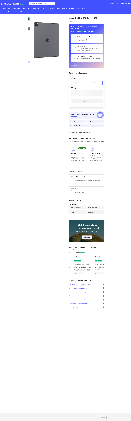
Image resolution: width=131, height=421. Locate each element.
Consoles (24, 8)
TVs (47, 8)
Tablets (18, 8)
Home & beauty (71, 8)
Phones (8, 8)
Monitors (57, 8)
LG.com (83, 8)
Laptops (14, 8)
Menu (4, 8)
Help (117, 3)
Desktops (43, 8)
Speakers (52, 8)
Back (5, 11)
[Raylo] (7, 3)
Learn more (78, 183)
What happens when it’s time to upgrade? (80, 299)
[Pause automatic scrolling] (103, 248)
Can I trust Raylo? (73, 307)
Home (9, 11)
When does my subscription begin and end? (80, 292)
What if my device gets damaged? (78, 288)
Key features (73, 204)
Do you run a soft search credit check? (79, 303)
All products (15, 11)
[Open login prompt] (129, 3)
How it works (124, 3)
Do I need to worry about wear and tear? (79, 284)
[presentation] (44, 40)
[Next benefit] (102, 155)
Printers (78, 8)
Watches (30, 8)
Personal (15, 3)
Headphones (36, 8)
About (111, 3)
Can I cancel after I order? (76, 295)
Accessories (64, 8)
